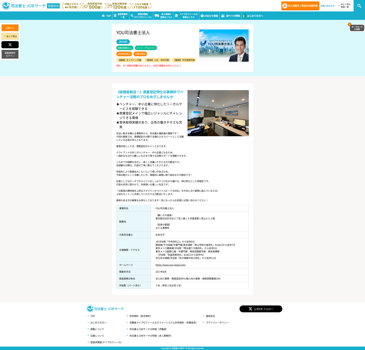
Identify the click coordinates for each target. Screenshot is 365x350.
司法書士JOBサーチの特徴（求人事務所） (151, 335)
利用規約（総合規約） (140, 316)
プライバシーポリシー (217, 322)
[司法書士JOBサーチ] (24, 6)
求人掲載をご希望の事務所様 (303, 5)
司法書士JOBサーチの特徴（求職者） (148, 329)
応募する (10, 27)
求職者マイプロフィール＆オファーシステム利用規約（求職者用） (163, 322)
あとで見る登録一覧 (346, 5)
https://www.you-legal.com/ (171, 264)
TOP (92, 316)
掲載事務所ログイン (10, 54)
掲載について (97, 329)
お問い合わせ (326, 5)
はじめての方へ (98, 322)
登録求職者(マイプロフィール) (105, 342)
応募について (97, 335)
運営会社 (210, 316)
